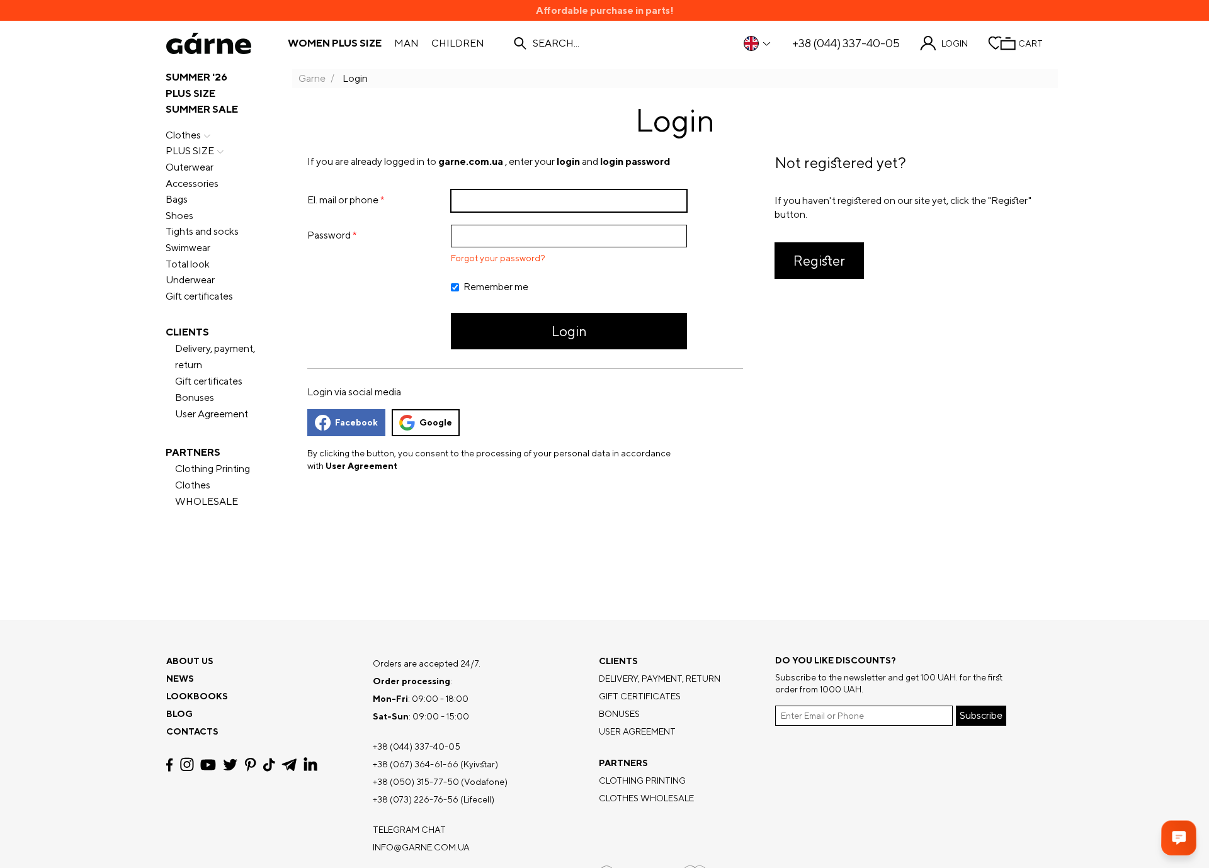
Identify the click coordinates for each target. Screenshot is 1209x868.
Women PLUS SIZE (335, 43)
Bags (177, 199)
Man (406, 43)
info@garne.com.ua (421, 847)
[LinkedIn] (310, 765)
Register (819, 260)
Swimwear (188, 248)
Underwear (190, 280)
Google (435, 422)
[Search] (520, 43)
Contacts (192, 731)
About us (189, 661)
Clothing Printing (212, 469)
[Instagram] (187, 764)
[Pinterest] (250, 765)
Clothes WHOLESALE (206, 493)
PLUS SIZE (190, 93)
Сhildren (457, 43)
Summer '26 (196, 77)
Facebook (356, 422)
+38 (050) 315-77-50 (416, 782)
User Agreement (211, 414)
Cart (1030, 43)
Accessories (192, 183)
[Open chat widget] (1178, 837)
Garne (312, 78)
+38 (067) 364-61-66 (415, 764)
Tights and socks (202, 231)
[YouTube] (208, 764)
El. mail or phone (342, 200)
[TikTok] (269, 765)
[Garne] (208, 43)
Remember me (495, 287)
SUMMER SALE (202, 109)
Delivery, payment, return (215, 356)
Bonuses (194, 397)
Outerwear (189, 167)
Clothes (183, 135)
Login (954, 43)
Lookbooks (197, 696)
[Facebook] (169, 765)
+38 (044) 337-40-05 (846, 43)
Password (329, 235)
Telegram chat (409, 830)
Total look (188, 264)
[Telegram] (289, 765)
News (180, 679)
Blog (179, 714)
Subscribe (981, 715)
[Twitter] (230, 764)
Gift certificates (199, 296)
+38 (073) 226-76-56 (415, 799)
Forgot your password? (498, 258)
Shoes (179, 216)
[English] (758, 43)
